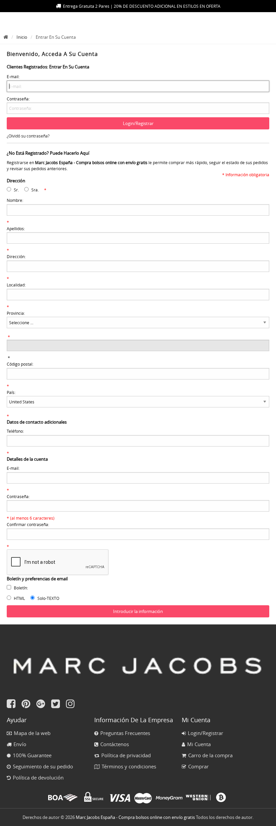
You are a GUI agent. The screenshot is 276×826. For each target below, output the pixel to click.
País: (11, 392)
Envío (19, 744)
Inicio (21, 37)
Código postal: (20, 364)
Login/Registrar (205, 733)
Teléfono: (15, 431)
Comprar (198, 766)
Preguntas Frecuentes (125, 733)
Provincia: (16, 313)
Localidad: (16, 284)
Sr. (16, 189)
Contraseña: (18, 98)
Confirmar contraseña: (28, 524)
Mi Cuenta (199, 744)
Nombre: (15, 200)
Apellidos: (16, 228)
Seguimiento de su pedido (43, 766)
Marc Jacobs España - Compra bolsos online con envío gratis (135, 817)
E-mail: (13, 76)
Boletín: (21, 587)
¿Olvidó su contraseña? (28, 136)
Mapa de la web (32, 733)
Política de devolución (38, 777)
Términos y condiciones (129, 766)
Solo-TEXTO (48, 598)
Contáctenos (114, 744)
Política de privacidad (126, 755)
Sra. (35, 189)
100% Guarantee (32, 755)
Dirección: (16, 256)
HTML (19, 598)
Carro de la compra (210, 755)
